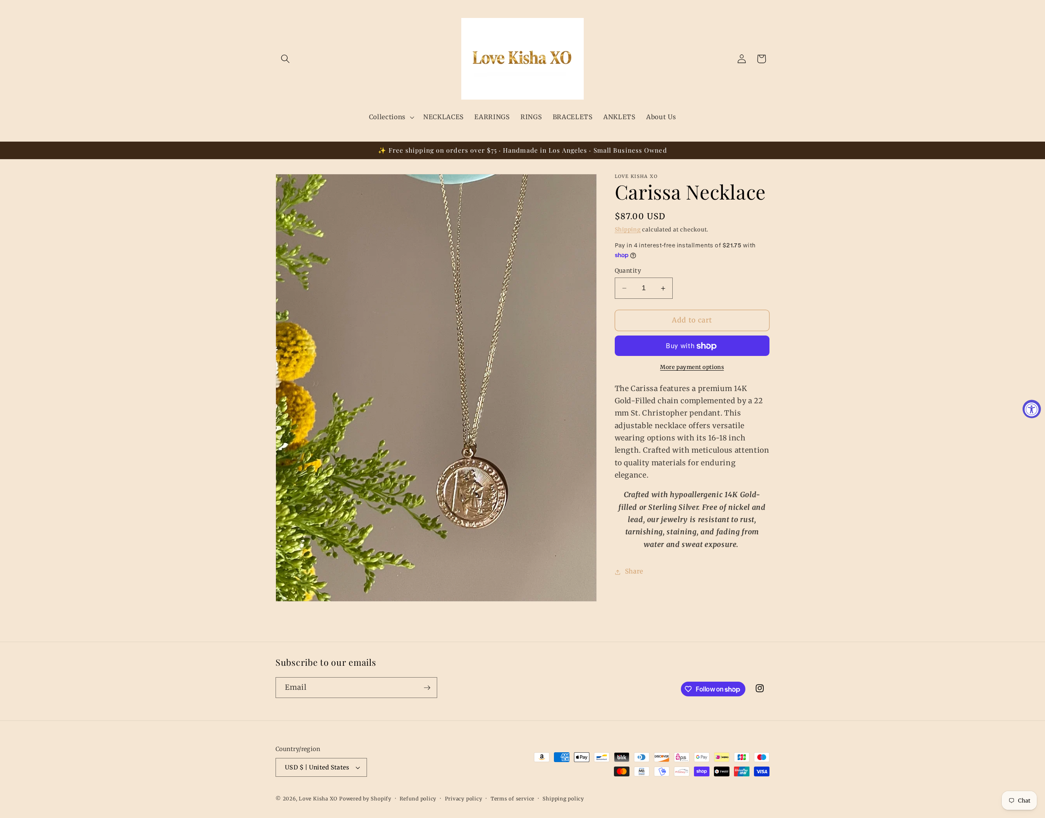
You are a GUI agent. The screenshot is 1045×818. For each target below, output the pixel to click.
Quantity (628, 270)
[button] (285, 59)
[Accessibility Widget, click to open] (1032, 409)
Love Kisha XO (318, 799)
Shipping (628, 229)
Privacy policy (463, 799)
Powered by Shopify (365, 799)
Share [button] (634, 572)
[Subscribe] (427, 687)
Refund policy (418, 799)
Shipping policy (563, 799)
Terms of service (512, 799)
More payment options (692, 367)
